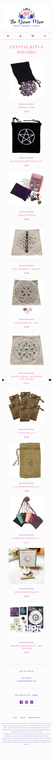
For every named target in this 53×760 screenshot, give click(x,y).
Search (15, 717)
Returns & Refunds (34, 717)
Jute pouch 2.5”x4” (26, 433)
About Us (23, 717)
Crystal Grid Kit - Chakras (26, 269)
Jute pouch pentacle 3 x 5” (26, 487)
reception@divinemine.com (26, 681)
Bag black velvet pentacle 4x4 (26, 161)
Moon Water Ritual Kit (27, 592)
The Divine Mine (26, 104)
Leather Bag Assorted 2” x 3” (26, 538)
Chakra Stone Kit (26, 215)
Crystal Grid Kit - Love (27, 323)
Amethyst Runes (26, 108)
